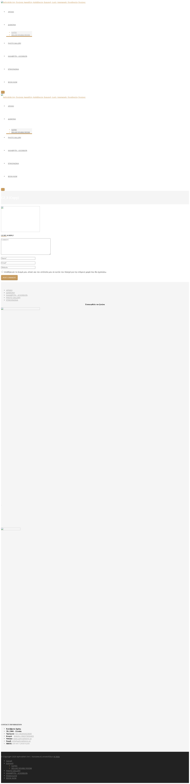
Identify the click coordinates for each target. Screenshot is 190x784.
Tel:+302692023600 (23, 733)
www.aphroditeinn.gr (22, 738)
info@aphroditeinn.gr (21, 741)
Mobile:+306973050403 (24, 736)
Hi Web (57, 756)
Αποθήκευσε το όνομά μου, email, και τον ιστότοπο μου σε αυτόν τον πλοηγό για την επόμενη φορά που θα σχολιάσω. (55, 272)
